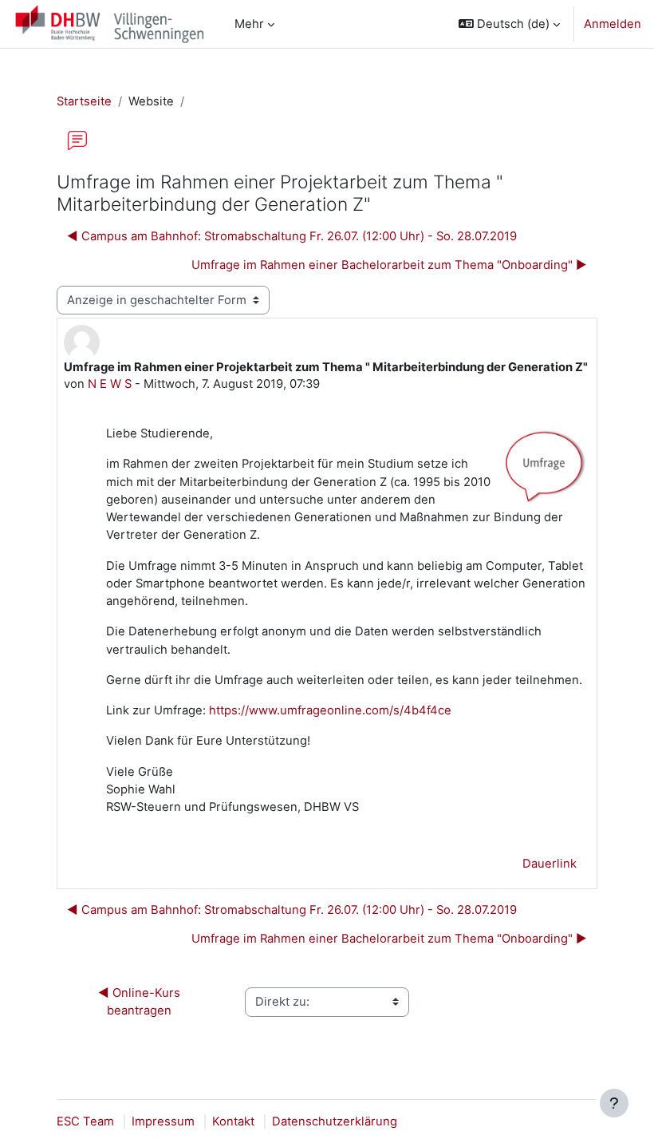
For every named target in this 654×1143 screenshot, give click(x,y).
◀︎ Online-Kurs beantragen (140, 1002)
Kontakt (233, 1121)
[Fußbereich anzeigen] (614, 1103)
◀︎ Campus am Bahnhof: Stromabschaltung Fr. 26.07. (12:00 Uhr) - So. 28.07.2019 (292, 236)
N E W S (110, 384)
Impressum (163, 1121)
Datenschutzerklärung (334, 1121)
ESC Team (85, 1121)
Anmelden (612, 24)
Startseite (84, 101)
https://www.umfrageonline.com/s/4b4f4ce (330, 710)
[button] (509, 24)
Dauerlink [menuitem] (549, 863)
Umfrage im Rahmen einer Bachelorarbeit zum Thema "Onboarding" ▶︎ (389, 265)
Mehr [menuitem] (249, 24)
